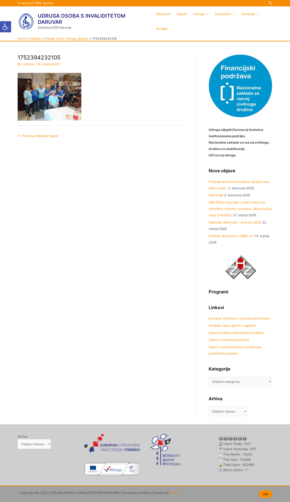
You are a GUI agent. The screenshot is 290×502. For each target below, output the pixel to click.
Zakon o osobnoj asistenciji (229, 340)
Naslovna (163, 14)
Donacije (248, 14)
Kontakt (162, 29)
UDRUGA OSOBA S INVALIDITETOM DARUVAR (81, 19)
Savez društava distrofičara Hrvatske (236, 333)
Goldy (174, 493)
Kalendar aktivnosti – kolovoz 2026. (235, 222)
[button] (5, 26)
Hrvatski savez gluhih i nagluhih (232, 326)
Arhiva (22, 436)
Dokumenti (223, 14)
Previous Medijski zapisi (38, 136)
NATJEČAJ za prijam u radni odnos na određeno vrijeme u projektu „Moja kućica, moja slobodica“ (240, 208)
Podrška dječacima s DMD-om (231, 236)
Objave (181, 14)
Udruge (198, 14)
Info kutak (216, 195)
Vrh (265, 494)
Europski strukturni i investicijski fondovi (239, 318)
